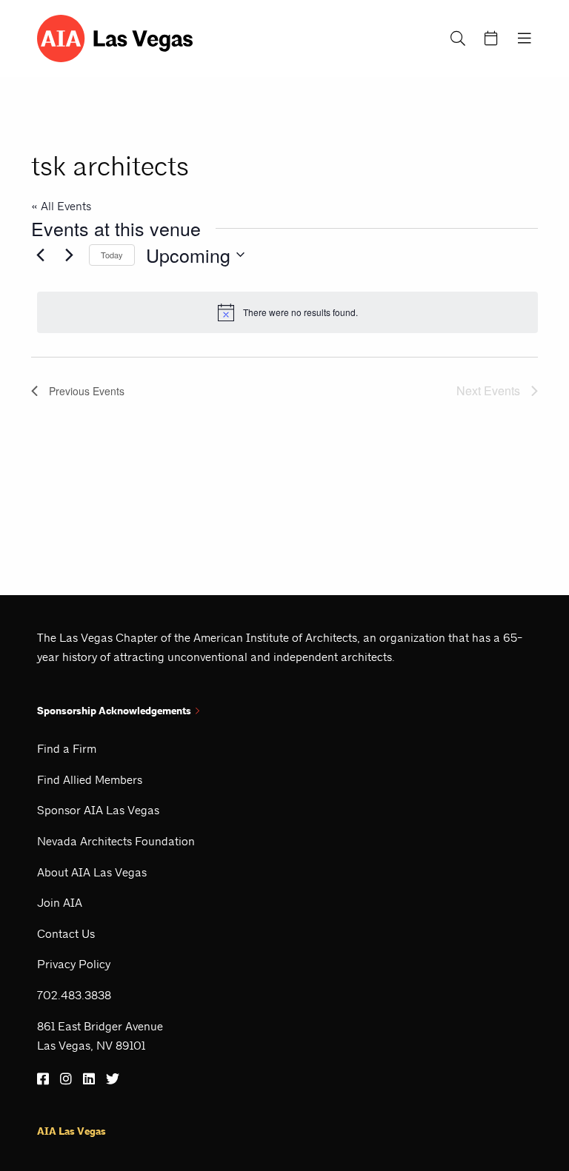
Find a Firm (66, 749)
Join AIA (59, 903)
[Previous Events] (40, 255)
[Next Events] (69, 255)
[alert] (287, 312)
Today (112, 255)
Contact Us (66, 934)
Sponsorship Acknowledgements (114, 711)
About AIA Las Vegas (92, 872)
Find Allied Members (89, 780)
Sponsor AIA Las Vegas (98, 810)
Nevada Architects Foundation (116, 841)
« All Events (61, 206)
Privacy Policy (73, 964)
